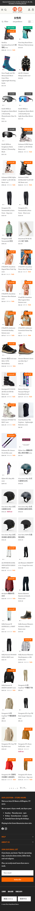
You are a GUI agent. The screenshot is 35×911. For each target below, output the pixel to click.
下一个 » (23, 788)
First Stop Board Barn (12, 904)
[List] (32, 21)
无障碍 (4, 892)
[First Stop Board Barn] (17, 10)
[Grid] (29, 21)
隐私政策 (10, 892)
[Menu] (2, 10)
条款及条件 (19, 892)
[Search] (6, 10)
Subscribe (17, 879)
